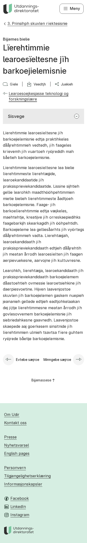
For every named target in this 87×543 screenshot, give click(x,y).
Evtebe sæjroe (27, 359)
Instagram (19, 514)
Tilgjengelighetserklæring (27, 475)
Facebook (19, 498)
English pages (16, 453)
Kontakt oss (15, 422)
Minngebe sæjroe (57, 359)
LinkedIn (18, 506)
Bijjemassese (41, 380)
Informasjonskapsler (23, 484)
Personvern (15, 467)
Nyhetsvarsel (16, 445)
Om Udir (11, 414)
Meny (75, 8)
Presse (10, 437)
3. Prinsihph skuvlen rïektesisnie (37, 23)
